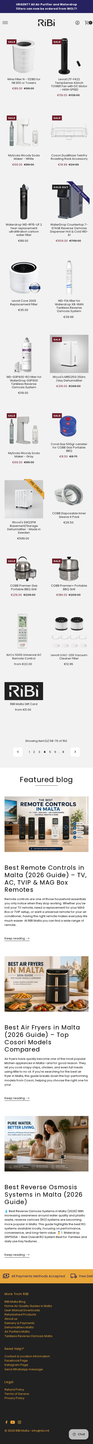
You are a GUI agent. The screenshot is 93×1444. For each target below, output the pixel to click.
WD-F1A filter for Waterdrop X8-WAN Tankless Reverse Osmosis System (69, 306)
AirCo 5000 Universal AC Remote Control (24, 656)
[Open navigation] (5, 22)
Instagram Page (16, 1365)
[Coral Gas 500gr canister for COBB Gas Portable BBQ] (69, 425)
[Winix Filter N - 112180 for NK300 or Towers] (24, 56)
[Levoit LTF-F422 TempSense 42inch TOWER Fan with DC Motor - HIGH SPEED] (69, 56)
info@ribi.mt (40, 1431)
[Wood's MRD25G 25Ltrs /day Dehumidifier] (69, 354)
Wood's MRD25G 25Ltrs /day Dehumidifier (69, 378)
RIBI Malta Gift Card (23, 704)
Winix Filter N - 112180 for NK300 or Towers (23, 80)
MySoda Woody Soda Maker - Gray (24, 454)
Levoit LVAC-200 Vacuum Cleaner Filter (69, 656)
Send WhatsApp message (24, 1369)
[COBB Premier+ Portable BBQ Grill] (69, 569)
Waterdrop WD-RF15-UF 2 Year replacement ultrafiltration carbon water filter (24, 230)
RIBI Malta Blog (15, 1302)
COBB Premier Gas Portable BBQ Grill (23, 587)
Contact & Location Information (27, 1356)
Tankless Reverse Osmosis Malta (28, 1336)
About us (11, 1319)
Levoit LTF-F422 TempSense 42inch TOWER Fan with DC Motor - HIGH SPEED (69, 84)
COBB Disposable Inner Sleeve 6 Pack (69, 515)
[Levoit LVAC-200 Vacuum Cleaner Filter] (69, 632)
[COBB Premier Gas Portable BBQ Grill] (24, 569)
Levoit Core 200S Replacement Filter (24, 302)
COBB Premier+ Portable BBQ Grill (69, 587)
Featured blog (46, 780)
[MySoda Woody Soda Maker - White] (24, 132)
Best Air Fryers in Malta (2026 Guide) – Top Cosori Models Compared (42, 1038)
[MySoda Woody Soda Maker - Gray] (24, 430)
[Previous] (7, 6)
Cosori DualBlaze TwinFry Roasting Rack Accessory (69, 157)
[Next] (85, 6)
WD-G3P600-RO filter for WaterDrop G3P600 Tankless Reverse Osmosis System (24, 382)
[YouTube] (12, 1423)
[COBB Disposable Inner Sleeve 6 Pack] (69, 494)
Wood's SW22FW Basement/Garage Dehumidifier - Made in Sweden (24, 527)
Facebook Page (16, 1360)
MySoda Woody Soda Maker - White (24, 157)
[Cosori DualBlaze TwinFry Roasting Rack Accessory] (69, 132)
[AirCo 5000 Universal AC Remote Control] (24, 632)
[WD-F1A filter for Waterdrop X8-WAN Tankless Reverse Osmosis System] (69, 278)
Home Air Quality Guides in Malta (28, 1306)
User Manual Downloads (22, 1310)
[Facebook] (6, 1423)
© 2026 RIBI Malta (17, 1431)
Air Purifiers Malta (17, 1331)
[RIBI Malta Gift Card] (24, 691)
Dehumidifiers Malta (19, 1327)
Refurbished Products (20, 1314)
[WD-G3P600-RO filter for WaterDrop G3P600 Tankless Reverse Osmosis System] (24, 354)
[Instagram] (19, 1423)
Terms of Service (17, 1394)
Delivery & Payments (20, 1323)
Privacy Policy (14, 1398)
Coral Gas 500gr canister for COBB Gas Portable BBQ (69, 447)
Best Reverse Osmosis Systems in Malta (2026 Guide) (44, 1194)
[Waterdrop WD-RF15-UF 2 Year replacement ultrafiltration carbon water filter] (24, 201)
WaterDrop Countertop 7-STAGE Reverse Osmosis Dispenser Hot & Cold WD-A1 (69, 230)
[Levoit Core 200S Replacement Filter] (24, 278)
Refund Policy (14, 1389)
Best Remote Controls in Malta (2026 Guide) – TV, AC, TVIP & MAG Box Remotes (46, 878)
